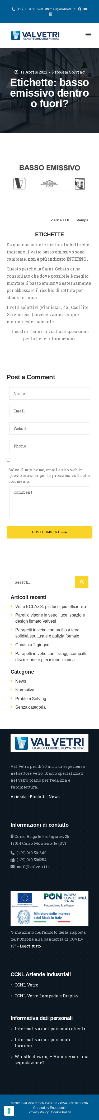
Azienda (19, 796)
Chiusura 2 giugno (32, 645)
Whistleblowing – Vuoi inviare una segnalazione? (51, 1059)
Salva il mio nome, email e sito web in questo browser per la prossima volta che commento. (49, 475)
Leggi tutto (30, 946)
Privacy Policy (39, 1112)
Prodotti (38, 796)
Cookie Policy (61, 1112)
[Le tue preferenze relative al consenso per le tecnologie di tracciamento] (9, 1111)
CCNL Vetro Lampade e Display (47, 995)
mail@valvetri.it (33, 866)
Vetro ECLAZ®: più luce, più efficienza (50, 606)
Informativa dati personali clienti (50, 1028)
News (20, 681)
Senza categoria (30, 707)
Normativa (24, 690)
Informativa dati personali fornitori (42, 1042)
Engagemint (58, 1108)
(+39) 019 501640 (31, 852)
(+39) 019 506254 (32, 859)
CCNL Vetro (26, 985)
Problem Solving (68, 72)
